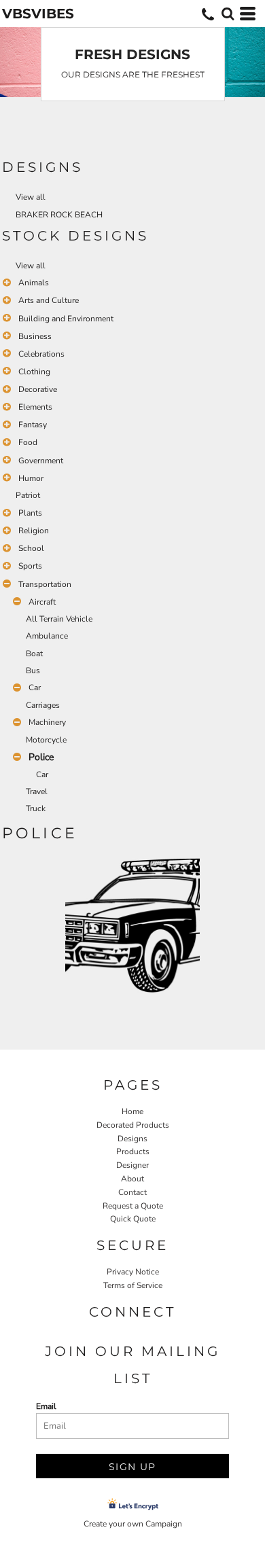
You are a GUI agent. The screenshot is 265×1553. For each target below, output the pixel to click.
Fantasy (32, 424)
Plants (30, 512)
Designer (132, 1165)
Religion (33, 530)
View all (31, 197)
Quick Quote (133, 1218)
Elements (35, 406)
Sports (30, 565)
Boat (34, 653)
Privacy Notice (133, 1271)
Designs (132, 1138)
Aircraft (42, 601)
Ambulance (47, 635)
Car (35, 687)
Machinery (47, 722)
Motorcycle (46, 739)
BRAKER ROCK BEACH (59, 214)
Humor (30, 478)
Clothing (34, 371)
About (132, 1178)
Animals (33, 282)
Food (27, 442)
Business (35, 336)
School (31, 548)
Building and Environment (65, 318)
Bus (33, 670)
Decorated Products (132, 1125)
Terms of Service (132, 1285)
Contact (132, 1192)
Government (40, 460)
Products (132, 1151)
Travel (37, 791)
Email (46, 1406)
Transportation (44, 584)
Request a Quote (133, 1205)
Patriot (28, 495)
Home (132, 1111)
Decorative (37, 389)
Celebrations (41, 354)
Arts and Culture (48, 300)
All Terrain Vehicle (59, 618)
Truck (36, 808)
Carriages (43, 705)
